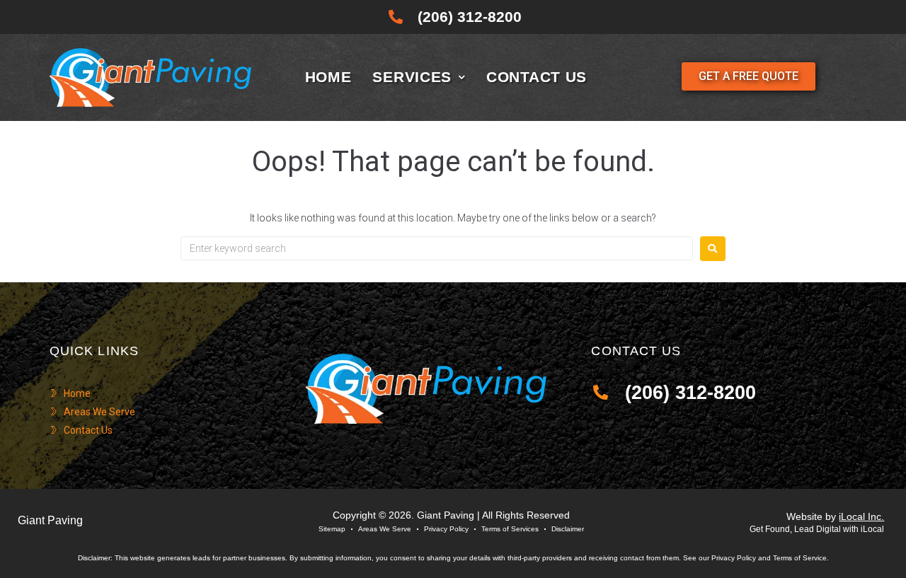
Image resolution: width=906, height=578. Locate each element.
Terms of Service (800, 558)
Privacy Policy (733, 558)
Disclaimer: (95, 558)
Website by (835, 516)
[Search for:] (436, 248)
